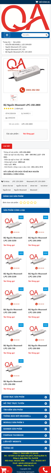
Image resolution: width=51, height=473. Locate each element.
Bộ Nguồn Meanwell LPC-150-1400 (13, 311)
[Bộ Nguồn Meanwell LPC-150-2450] (38, 226)
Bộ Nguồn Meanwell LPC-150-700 (13, 346)
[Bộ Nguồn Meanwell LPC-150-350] (13, 369)
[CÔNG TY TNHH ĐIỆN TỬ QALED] (25, 31)
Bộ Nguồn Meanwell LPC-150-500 (37, 346)
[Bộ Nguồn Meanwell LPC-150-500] (38, 333)
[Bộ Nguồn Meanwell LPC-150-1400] (13, 297)
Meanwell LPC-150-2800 (36, 181)
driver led (33, 186)
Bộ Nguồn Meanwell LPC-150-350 (13, 382)
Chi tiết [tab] (6, 146)
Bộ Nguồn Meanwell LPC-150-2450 (37, 239)
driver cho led (8, 186)
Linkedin (11, 118)
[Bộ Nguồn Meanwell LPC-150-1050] (38, 297)
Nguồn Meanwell (20, 190)
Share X (26, 113)
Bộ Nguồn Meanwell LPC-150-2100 (13, 275)
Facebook (11, 113)
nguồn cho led (21, 186)
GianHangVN (30, 472)
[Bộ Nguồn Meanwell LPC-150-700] (13, 333)
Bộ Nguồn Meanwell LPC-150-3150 (13, 239)
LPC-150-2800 (17, 181)
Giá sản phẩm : (13, 134)
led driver (44, 186)
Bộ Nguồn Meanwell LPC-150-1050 (37, 311)
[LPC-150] (25, 75)
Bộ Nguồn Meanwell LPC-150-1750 (37, 275)
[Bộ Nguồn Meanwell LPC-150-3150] (13, 226)
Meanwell (33, 190)
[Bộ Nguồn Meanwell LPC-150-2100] (13, 262)
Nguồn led (7, 190)
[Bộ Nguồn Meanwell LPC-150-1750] (38, 262)
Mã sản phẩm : (14, 124)
